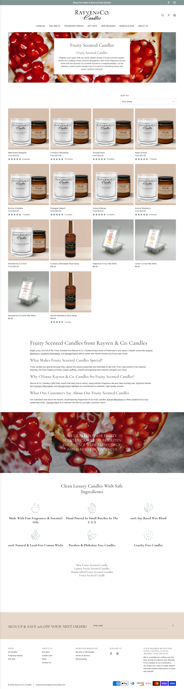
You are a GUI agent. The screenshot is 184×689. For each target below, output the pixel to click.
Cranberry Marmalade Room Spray (64, 264)
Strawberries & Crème (17, 264)
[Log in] (169, 15)
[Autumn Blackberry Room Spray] (70, 291)
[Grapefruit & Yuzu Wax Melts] (113, 239)
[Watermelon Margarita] (28, 129)
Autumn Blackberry (143, 208)
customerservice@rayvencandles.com (50, 685)
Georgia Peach (99, 153)
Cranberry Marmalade (59, 153)
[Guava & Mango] (113, 184)
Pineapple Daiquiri (57, 208)
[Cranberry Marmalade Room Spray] (70, 239)
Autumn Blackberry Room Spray (63, 315)
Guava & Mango (99, 208)
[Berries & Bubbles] (28, 184)
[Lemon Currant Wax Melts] (155, 239)
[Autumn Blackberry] (155, 184)
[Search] (163, 15)
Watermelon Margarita (17, 153)
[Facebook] (169, 2)
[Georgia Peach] (113, 129)
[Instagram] (175, 2)
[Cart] (175, 15)
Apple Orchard (141, 153)
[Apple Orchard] (155, 129)
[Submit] (173, 626)
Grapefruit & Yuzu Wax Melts (105, 264)
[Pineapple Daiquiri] (70, 184)
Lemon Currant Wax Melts (146, 264)
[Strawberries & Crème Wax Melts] (28, 291)
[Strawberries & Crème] (28, 239)
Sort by (124, 96)
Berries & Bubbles (15, 208)
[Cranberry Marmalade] (70, 129)
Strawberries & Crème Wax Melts (22, 315)
